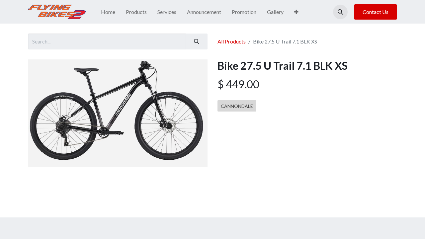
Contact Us (375, 12)
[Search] (197, 41)
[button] (340, 12)
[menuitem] (108, 12)
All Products (231, 41)
